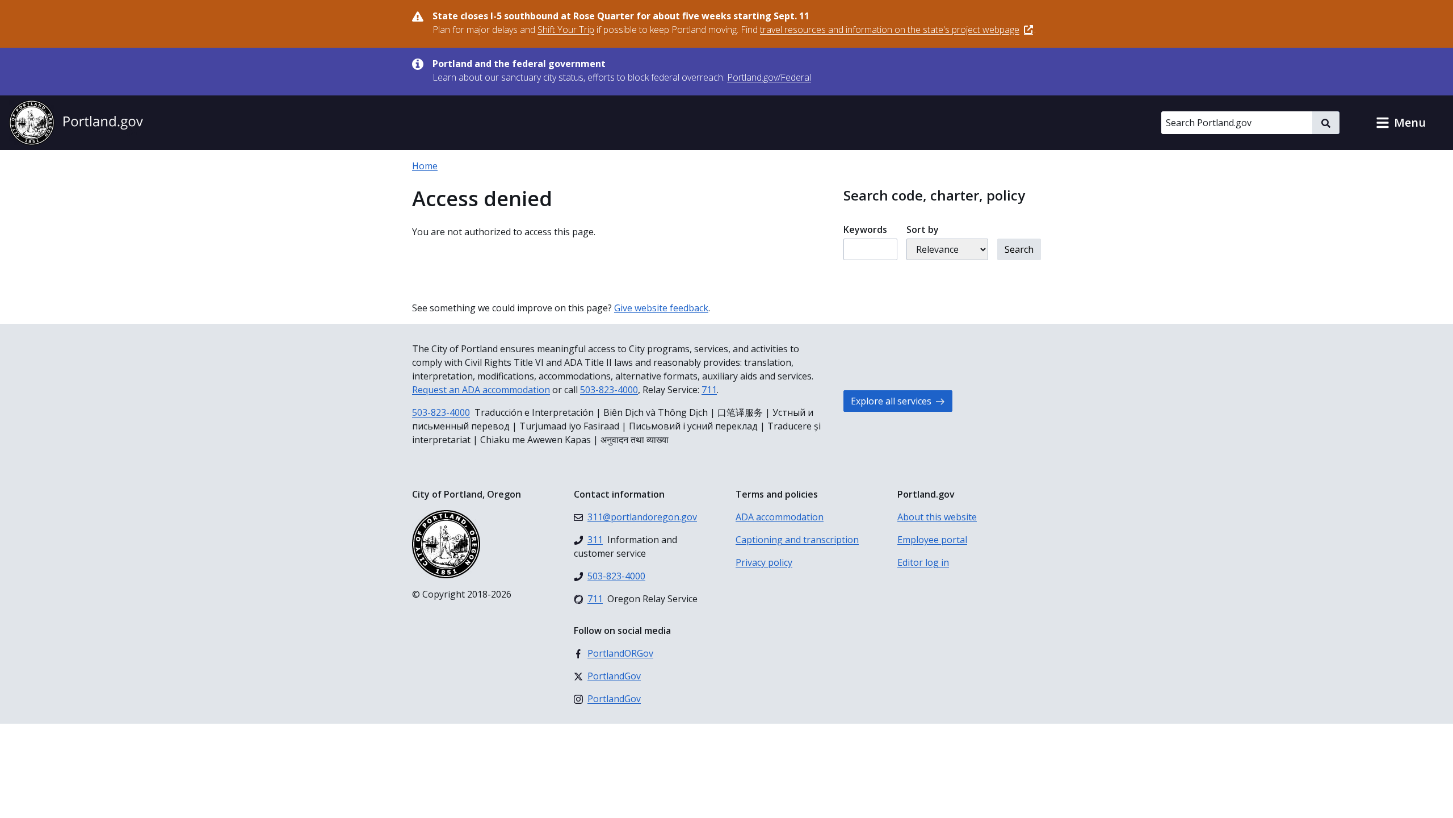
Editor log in (923, 562)
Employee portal (932, 539)
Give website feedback (661, 308)
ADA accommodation (780, 517)
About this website (937, 517)
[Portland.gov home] (76, 122)
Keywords (865, 229)
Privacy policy (764, 562)
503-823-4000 (609, 389)
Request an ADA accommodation (481, 389)
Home (425, 166)
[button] (1401, 123)
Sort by (922, 229)
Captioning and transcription (797, 539)
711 (709, 389)
